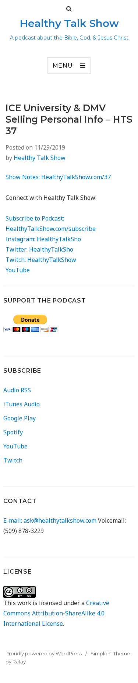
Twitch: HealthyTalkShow (41, 260)
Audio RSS (17, 390)
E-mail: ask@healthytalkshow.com (49, 520)
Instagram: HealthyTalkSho (43, 239)
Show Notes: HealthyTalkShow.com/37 (58, 177)
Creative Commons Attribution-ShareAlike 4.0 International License (56, 613)
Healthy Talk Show (69, 23)
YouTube (18, 270)
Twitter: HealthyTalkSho (39, 249)
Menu (63, 65)
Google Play (19, 418)
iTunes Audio (21, 404)
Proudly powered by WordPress (44, 653)
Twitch (12, 460)
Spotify (13, 432)
